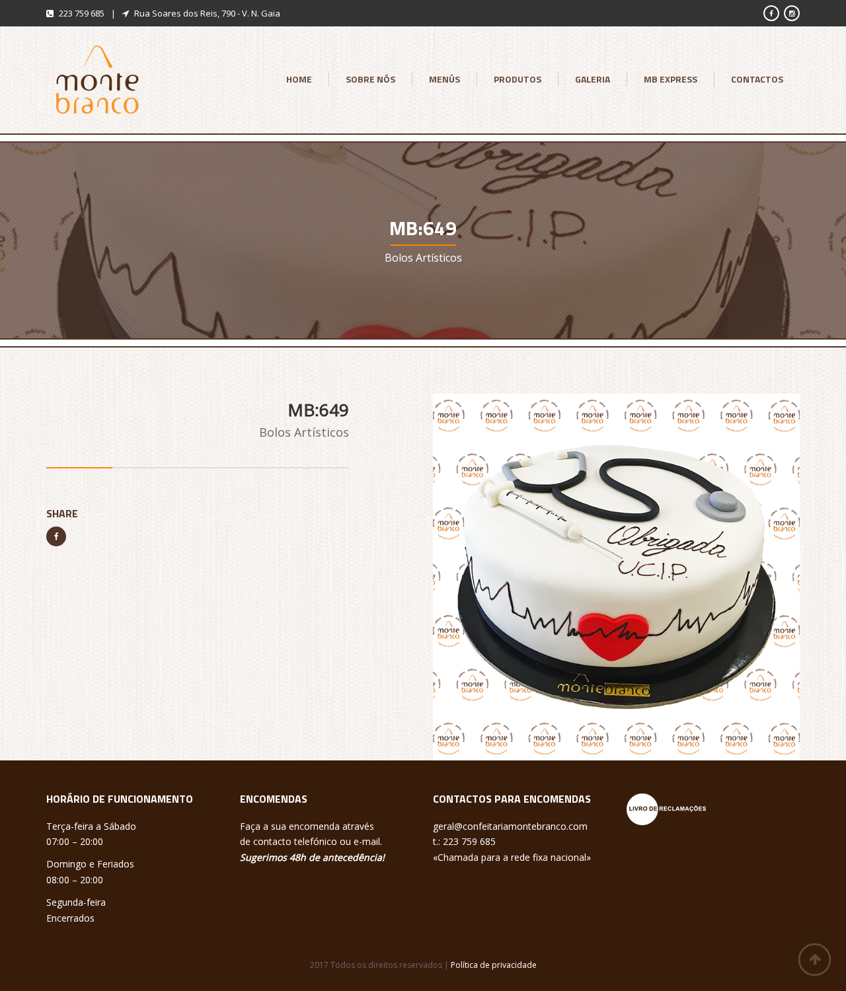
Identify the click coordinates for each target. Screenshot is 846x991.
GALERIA (592, 79)
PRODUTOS (517, 79)
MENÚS (444, 79)
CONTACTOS (757, 79)
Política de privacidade (494, 965)
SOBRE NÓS (370, 79)
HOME (299, 79)
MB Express (670, 79)
